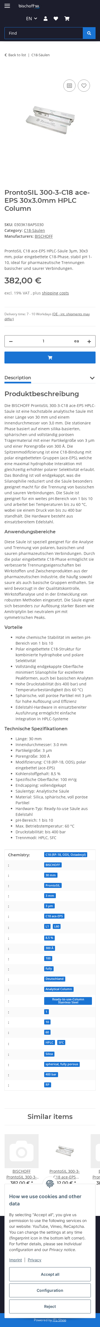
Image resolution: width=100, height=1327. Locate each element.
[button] (46, 18)
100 (48, 958)
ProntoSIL (53, 885)
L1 (47, 926)
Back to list (17, 54)
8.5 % (49, 938)
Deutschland (55, 979)
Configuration (50, 1290)
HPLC (49, 1042)
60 (47, 1032)
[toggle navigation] (7, 3)
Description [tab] (17, 377)
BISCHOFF (53, 865)
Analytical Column (59, 989)
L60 (56, 926)
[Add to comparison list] (69, 86)
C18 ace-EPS (54, 916)
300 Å (49, 948)
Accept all (50, 1274)
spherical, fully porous (62, 1064)
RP (47, 1085)
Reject (50, 1306)
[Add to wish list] (84, 86)
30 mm (51, 875)
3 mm (50, 896)
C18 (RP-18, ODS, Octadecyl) (66, 855)
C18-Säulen (34, 230)
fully (49, 968)
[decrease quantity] (11, 341)
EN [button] (29, 19)
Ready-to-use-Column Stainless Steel (68, 1000)
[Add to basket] (8, 72)
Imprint (15, 1259)
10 (47, 1022)
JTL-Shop (59, 1320)
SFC (61, 1042)
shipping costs (55, 293)
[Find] (89, 33)
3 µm (49, 906)
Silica (49, 1054)
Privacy (34, 1259)
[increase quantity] (89, 341)
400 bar (51, 1074)
